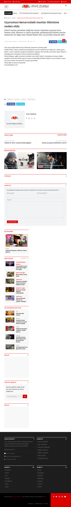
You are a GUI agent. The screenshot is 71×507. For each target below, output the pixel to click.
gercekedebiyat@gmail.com (13, 456)
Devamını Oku (9, 449)
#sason (23, 99)
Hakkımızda (38, 503)
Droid (44, 496)
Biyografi (41, 473)
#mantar (10, 99)
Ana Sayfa (8, 1)
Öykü (7, 487)
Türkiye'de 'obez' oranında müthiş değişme (17, 143)
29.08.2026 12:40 (10, 165)
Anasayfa (8, 18)
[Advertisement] (35, 81)
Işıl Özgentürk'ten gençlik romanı (48, 13)
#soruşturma (31, 99)
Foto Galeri (43, 1)
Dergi (39, 470)
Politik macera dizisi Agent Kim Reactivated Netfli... (21, 339)
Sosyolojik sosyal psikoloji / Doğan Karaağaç (21, 267)
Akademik (8, 481)
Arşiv (6, 484)
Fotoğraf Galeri (43, 458)
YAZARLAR (24, 258)
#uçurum (16, 99)
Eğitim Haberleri (43, 453)
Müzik (40, 487)
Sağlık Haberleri (43, 450)
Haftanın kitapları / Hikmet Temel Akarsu (16, 251)
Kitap (7, 473)
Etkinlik (40, 475)
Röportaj (41, 478)
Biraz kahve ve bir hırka (21, 275)
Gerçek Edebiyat (17, 496)
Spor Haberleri (42, 444)
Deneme (8, 470)
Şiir (6, 475)
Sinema (40, 481)
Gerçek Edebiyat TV (55, 1)
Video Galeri (42, 455)
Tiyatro (40, 484)
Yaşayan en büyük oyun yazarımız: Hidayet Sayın (21, 282)
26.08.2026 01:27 (42, 163)
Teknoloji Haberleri (44, 447)
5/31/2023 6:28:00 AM (61, 141)
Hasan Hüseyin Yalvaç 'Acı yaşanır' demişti (21, 299)
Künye (46, 503)
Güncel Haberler (43, 442)
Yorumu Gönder (12, 222)
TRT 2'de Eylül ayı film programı (25, 13)
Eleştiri (7, 478)
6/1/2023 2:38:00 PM (9, 141)
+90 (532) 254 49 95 (11, 459)
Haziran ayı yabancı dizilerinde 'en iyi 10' (54, 143)
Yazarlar (65, 1)
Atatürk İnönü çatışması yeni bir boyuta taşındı (21, 321)
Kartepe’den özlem (20, 314)
